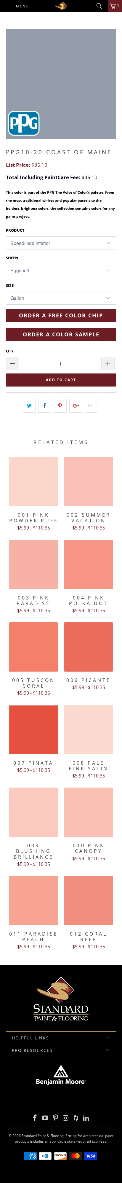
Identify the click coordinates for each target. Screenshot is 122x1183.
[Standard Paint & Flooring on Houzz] (76, 1118)
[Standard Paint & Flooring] (61, 6)
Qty (10, 351)
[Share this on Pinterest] (60, 406)
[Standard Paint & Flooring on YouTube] (45, 1118)
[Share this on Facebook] (44, 406)
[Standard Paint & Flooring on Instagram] (66, 1118)
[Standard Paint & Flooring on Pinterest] (55, 1118)
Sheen (12, 257)
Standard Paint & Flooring (43, 1135)
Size (10, 285)
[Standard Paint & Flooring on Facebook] (34, 1118)
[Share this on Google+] (75, 406)
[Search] (101, 6)
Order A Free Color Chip (61, 315)
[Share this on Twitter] (29, 406)
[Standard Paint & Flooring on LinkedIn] (86, 1118)
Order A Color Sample (61, 334)
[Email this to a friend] (91, 406)
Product (15, 230)
